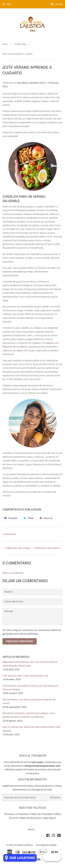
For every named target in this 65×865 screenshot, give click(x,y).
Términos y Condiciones (16, 814)
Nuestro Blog (20, 44)
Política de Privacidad (41, 814)
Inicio (5, 44)
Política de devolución (30, 818)
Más (9, 4)
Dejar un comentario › (13, 572)
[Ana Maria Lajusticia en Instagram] (53, 836)
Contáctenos (32, 773)
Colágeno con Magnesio (45, 328)
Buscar (31, 829)
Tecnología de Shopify (46, 845)
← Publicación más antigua (16, 548)
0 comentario (9, 534)
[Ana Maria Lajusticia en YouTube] (59, 836)
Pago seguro (49, 818)
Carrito (58, 4)
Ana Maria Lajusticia (23, 845)
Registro (55, 797)
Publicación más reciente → (48, 548)
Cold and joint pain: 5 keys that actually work (25, 675)
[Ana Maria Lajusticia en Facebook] (48, 836)
